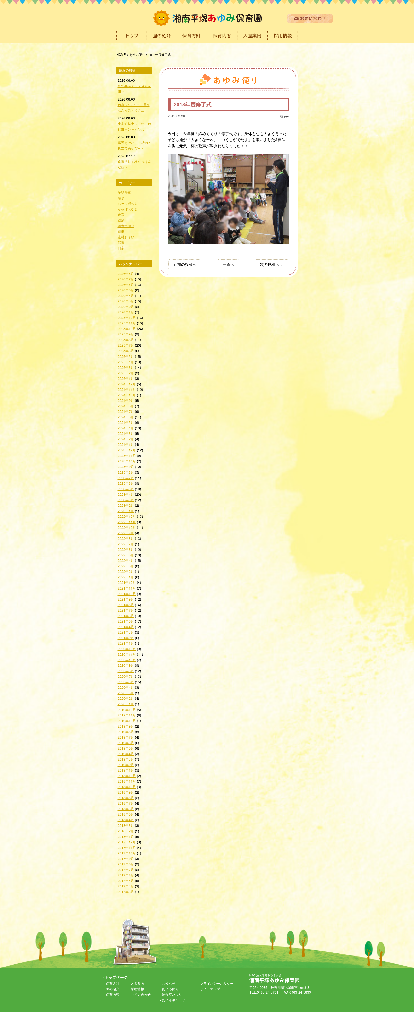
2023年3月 (126, 499)
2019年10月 (127, 720)
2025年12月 (127, 317)
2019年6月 (126, 742)
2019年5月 (126, 747)
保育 (121, 242)
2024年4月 (126, 427)
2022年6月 (126, 549)
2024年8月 (126, 405)
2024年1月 (126, 444)
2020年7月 (126, 676)
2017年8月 (126, 863)
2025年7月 (126, 344)
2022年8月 (126, 538)
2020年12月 (127, 648)
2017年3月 (126, 891)
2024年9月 (126, 400)
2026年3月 (126, 300)
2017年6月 (126, 874)
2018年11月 (127, 781)
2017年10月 (127, 852)
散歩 (121, 197)
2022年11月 (127, 521)
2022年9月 (126, 532)
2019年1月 (126, 770)
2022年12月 (127, 516)
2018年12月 (127, 775)
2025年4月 (126, 361)
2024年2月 (126, 438)
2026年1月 (126, 311)
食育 (121, 214)
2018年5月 (126, 814)
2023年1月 (126, 510)
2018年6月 (126, 808)
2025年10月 (127, 328)
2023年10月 (127, 460)
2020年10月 (127, 659)
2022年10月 (127, 527)
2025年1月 (126, 378)
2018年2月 (126, 830)
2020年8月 (126, 670)
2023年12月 (127, 449)
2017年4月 (126, 885)
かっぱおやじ (128, 208)
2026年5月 (126, 289)
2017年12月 (127, 841)
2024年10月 (127, 394)
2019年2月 (126, 764)
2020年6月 (126, 681)
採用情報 (137, 988)
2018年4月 (126, 819)
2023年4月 (126, 494)
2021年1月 (126, 643)
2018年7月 (126, 803)
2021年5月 (126, 621)
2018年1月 (126, 836)
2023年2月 (126, 505)
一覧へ (228, 264)
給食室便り (126, 225)
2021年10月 (127, 593)
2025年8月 (126, 339)
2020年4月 (126, 687)
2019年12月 (127, 709)
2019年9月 (126, 725)
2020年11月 (127, 654)
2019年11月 (127, 714)
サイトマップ (210, 988)
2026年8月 (126, 273)
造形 (121, 231)
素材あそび (126, 236)
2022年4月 (126, 560)
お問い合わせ (141, 994)
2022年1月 (126, 576)
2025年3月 (126, 367)
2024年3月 (126, 433)
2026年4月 (126, 295)
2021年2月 (126, 637)
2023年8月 (126, 472)
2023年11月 (127, 455)
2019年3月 (126, 759)
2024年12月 (127, 383)
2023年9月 (126, 466)
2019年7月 (126, 736)
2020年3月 (126, 692)
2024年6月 (126, 416)
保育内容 (112, 994)
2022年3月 (126, 565)
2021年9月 (126, 599)
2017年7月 (126, 869)
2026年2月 (126, 306)
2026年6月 (126, 284)
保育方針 (112, 983)
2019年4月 (126, 753)
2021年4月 (126, 626)
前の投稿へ (186, 264)
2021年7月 (126, 610)
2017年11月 (127, 847)
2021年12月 (127, 582)
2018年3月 (126, 825)
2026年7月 (126, 278)
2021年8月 (126, 604)
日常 (121, 247)
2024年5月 (126, 422)
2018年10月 (127, 786)
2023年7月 (126, 477)
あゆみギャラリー (175, 999)
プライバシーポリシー (217, 983)
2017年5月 (126, 880)
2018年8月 (126, 797)
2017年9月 (126, 858)
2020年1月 (126, 703)
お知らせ (168, 983)
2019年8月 (126, 731)
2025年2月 (126, 372)
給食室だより (172, 994)
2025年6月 (126, 350)
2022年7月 (126, 543)
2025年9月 (126, 333)
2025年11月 (127, 322)
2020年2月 (126, 698)
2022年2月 (126, 571)
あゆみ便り (170, 988)
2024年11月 (127, 389)
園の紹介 (112, 988)
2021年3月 (126, 632)
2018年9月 (126, 792)
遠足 (121, 220)
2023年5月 (126, 488)
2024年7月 (126, 411)
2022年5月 (126, 554)
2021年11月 (127, 588)
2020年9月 (126, 665)
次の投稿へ (269, 264)
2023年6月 (126, 483)
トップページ (116, 977)
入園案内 (137, 983)
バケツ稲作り (128, 203)
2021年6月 (126, 615)
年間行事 (282, 115)
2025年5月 (126, 356)
